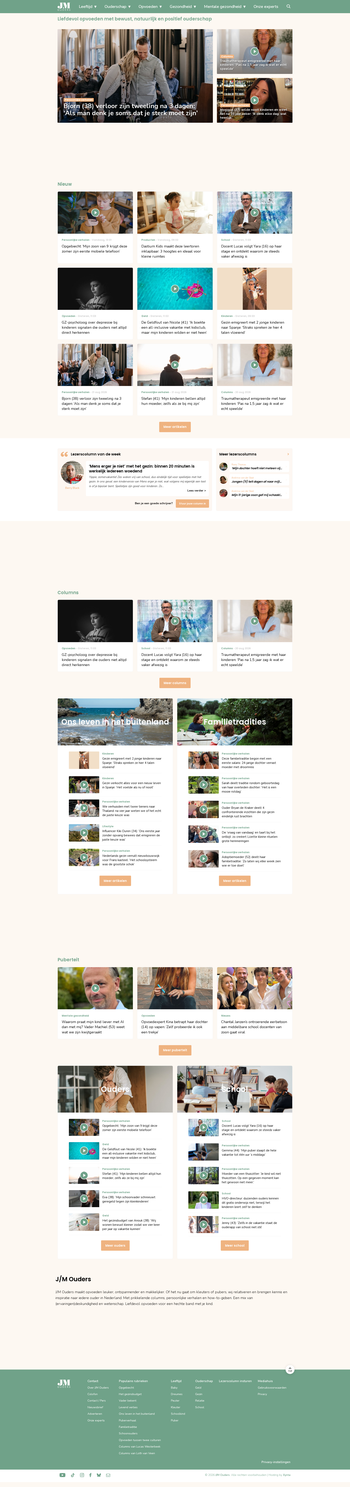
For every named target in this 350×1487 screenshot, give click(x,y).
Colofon (93, 1394)
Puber (174, 1420)
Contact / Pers (97, 1401)
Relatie (199, 1401)
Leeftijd (85, 6)
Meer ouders (115, 1245)
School (199, 1407)
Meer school (234, 1245)
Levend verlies (128, 1407)
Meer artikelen (175, 427)
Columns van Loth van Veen (137, 1453)
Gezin (198, 1394)
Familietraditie (128, 1427)
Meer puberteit (175, 1050)
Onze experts (266, 6)
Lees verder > (196, 490)
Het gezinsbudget (130, 1394)
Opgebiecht (126, 1388)
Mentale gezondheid (222, 6)
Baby (174, 1388)
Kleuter (175, 1407)
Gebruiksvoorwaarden (272, 1388)
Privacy (262, 1394)
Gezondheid (181, 6)
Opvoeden (148, 6)
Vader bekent (127, 1401)
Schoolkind (178, 1414)
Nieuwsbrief (95, 1407)
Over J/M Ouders (98, 1388)
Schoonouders (128, 1433)
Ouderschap (115, 6)
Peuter (175, 1401)
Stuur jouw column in (192, 503)
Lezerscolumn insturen (235, 1381)
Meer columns (175, 683)
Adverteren (95, 1414)
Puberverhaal (127, 1420)
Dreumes (176, 1394)
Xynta (286, 1475)
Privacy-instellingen (275, 1462)
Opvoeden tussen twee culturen (140, 1440)
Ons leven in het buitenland (137, 1414)
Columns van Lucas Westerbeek (139, 1447)
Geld (198, 1388)
